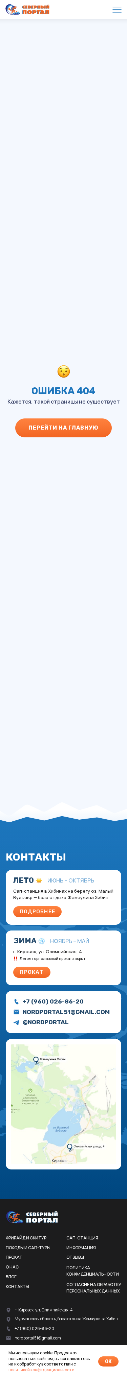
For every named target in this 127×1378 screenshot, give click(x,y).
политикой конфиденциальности (41, 1370)
